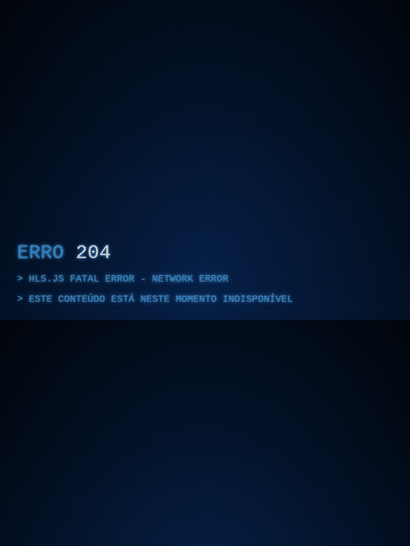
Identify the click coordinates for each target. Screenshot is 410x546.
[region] (205, 273)
